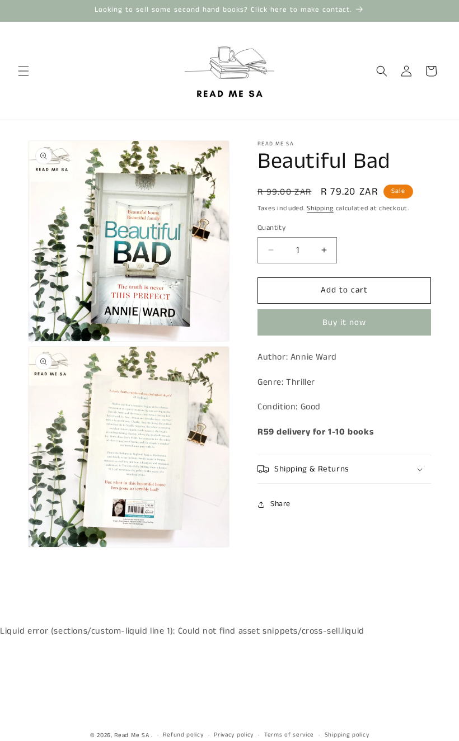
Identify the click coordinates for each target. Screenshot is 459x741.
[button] (23, 71)
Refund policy (183, 734)
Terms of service (289, 734)
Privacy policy (234, 734)
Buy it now (344, 322)
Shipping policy (347, 734)
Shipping (320, 208)
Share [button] (280, 503)
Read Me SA (131, 735)
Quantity (271, 228)
